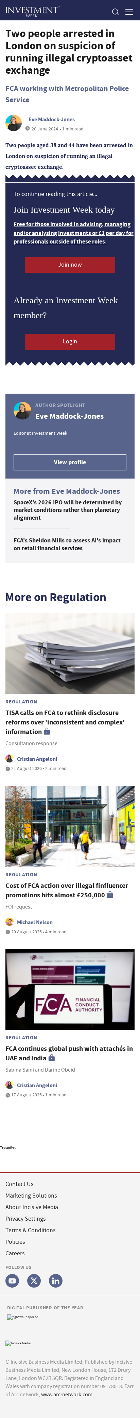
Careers (15, 1253)
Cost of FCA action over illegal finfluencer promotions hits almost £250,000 (66, 890)
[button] (115, 11)
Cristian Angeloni (37, 758)
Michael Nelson (35, 922)
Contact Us (19, 1184)
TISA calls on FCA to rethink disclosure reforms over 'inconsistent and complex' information (65, 722)
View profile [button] (70, 462)
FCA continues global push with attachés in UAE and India (69, 1053)
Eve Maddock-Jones (52, 119)
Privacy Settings (25, 1219)
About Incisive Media (31, 1207)
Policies (15, 1242)
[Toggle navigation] (127, 11)
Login (70, 341)
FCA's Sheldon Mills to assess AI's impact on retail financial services (67, 544)
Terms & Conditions (30, 1230)
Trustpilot (8, 1147)
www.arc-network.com (66, 1394)
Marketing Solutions (31, 1196)
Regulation (21, 701)
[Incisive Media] (18, 1342)
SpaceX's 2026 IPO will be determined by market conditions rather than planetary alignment (68, 510)
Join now (70, 265)
